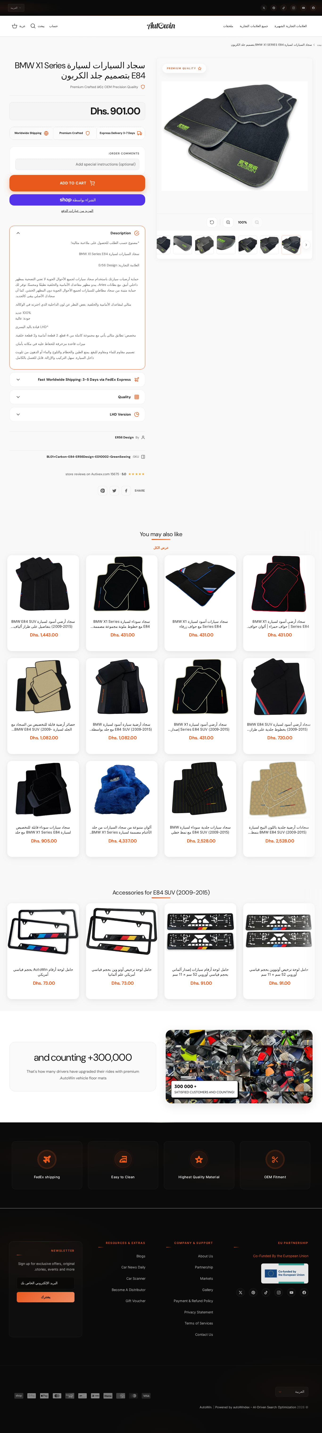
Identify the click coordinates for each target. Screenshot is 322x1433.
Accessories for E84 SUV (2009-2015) (161, 892)
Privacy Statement (198, 1312)
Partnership (204, 1267)
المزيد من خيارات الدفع (77, 211)
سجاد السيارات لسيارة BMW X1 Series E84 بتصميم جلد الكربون (271, 45)
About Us (205, 1256)
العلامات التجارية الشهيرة (291, 26)
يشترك (45, 1297)
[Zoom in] (228, 222)
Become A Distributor (128, 1290)
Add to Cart (73, 183)
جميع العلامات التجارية (254, 26)
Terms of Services (199, 1323)
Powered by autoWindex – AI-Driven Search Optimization (255, 1407)
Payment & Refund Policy (193, 1301)
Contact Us (204, 1334)
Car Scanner (135, 1278)
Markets (206, 1278)
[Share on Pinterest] (102, 490)
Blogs (140, 1256)
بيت (319, 45)
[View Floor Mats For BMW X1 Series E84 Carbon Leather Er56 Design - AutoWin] (291, 244)
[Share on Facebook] (126, 490)
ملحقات (228, 26)
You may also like (161, 534)
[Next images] (306, 245)
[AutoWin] (161, 26)
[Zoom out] (257, 222)
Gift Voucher (135, 1301)
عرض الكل (161, 548)
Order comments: (123, 153)
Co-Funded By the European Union (280, 1256)
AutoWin (205, 1407)
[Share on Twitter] (114, 490)
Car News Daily (133, 1267)
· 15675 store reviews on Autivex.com (96, 474)
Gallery (207, 1290)
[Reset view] (212, 222)
